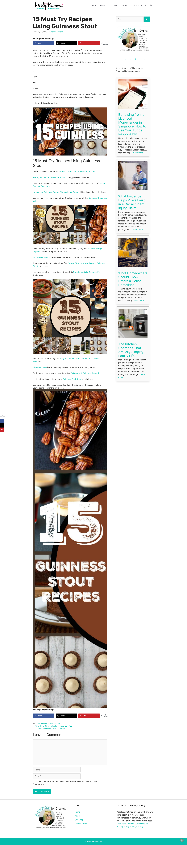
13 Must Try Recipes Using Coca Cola (50, 728)
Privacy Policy (140, 5)
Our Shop (113, 5)
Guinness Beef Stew (72, 379)
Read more (138, 153)
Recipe (44, 723)
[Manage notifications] (182, 840)
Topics (124, 5)
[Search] (147, 19)
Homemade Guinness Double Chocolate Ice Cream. (56, 192)
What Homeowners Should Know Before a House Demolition (132, 279)
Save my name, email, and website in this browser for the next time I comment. (66, 782)
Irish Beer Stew (40, 367)
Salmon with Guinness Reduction (86, 373)
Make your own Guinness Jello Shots (50, 177)
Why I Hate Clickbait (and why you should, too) (54, 726)
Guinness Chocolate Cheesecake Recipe (76, 171)
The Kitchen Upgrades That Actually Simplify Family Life (130, 350)
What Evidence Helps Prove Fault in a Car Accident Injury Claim (131, 202)
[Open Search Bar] (151, 5)
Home (93, 5)
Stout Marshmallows (42, 257)
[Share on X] (2, 425)
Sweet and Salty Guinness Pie (86, 272)
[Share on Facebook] (2, 421)
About (102, 5)
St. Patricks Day (54, 723)
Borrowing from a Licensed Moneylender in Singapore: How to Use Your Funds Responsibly (132, 124)
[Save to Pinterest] (2, 429)
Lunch (37, 723)
